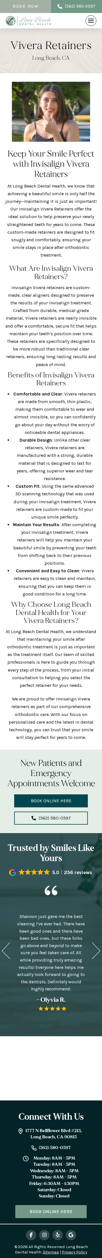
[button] (91, 20)
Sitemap (51, 1252)
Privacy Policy (74, 1252)
